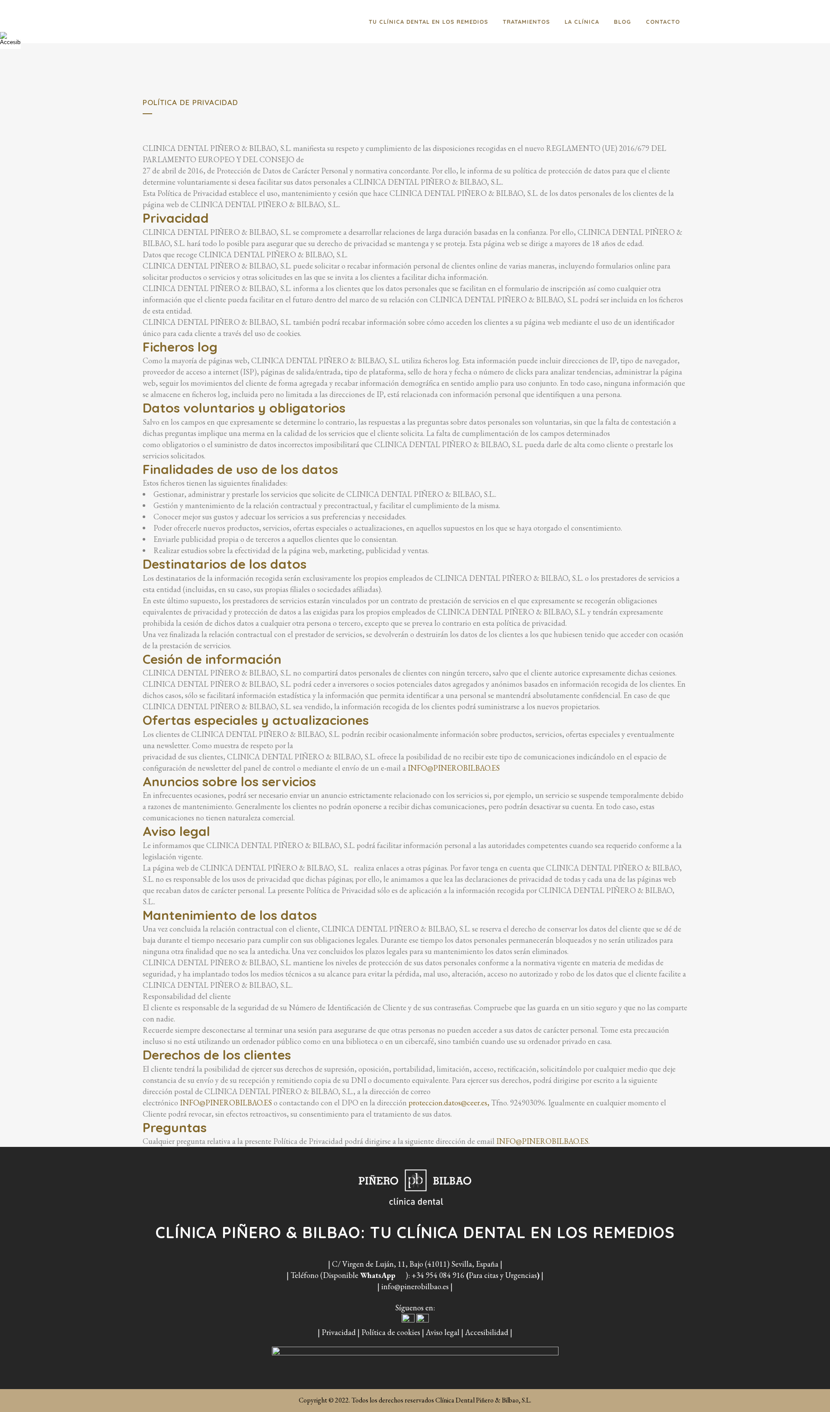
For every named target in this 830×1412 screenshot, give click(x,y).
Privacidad (339, 1332)
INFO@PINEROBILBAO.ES (454, 768)
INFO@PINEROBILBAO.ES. (543, 1141)
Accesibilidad (486, 1332)
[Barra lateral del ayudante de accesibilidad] (10, 38)
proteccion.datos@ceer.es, (449, 1103)
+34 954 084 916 (438, 1275)
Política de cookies (390, 1332)
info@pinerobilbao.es (415, 1286)
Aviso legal (443, 1332)
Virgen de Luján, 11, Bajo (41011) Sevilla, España (420, 1264)
